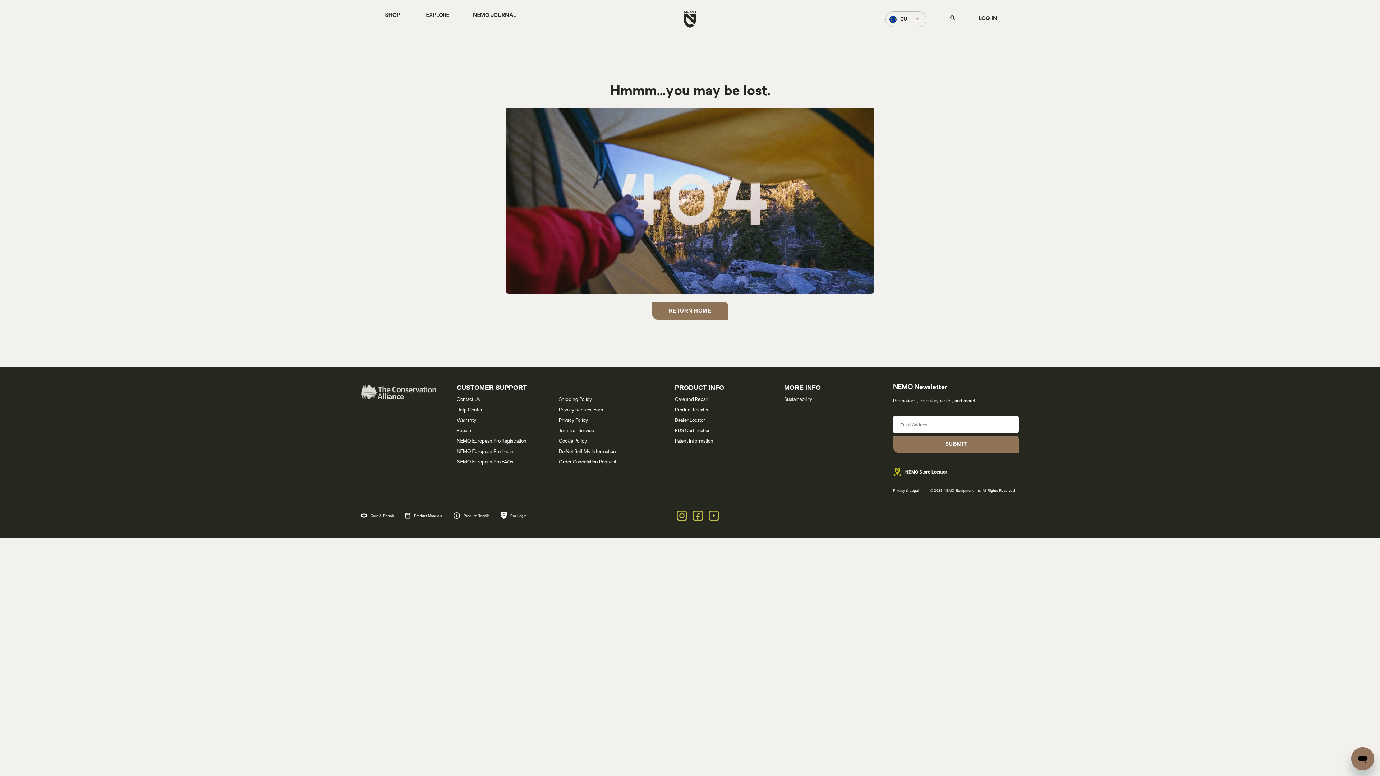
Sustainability (798, 399)
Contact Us (468, 399)
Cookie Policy (573, 441)
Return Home (690, 311)
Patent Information (694, 441)
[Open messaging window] (1363, 759)
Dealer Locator (690, 420)
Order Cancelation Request (587, 462)
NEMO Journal (494, 15)
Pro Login (518, 516)
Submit (956, 444)
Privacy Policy (573, 420)
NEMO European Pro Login (485, 451)
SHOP (392, 15)
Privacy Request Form (582, 410)
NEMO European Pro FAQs (485, 462)
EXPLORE (437, 15)
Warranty (466, 420)
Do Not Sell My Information (587, 451)
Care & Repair (382, 516)
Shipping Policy (575, 399)
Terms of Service (576, 431)
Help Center (470, 410)
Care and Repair (691, 399)
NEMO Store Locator (926, 472)
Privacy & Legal (906, 491)
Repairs (464, 431)
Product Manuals (428, 516)
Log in (988, 19)
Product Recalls (691, 410)
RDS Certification (693, 431)
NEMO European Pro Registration (491, 441)
